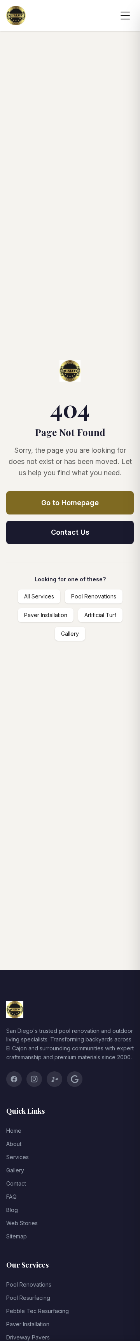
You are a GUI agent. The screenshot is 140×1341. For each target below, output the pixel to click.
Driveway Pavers (28, 1337)
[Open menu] (125, 15)
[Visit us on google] (74, 1079)
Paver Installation (45, 615)
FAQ (11, 1196)
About (13, 1143)
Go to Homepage (70, 503)
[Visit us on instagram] (34, 1079)
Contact (16, 1183)
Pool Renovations (93, 596)
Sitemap (16, 1236)
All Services (39, 596)
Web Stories (22, 1223)
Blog (12, 1210)
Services (17, 1157)
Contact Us (70, 532)
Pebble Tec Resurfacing (37, 1311)
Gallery (70, 633)
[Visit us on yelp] (54, 1079)
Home (13, 1130)
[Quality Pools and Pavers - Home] (16, 15)
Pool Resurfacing (28, 1297)
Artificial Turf (100, 615)
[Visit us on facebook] (14, 1079)
